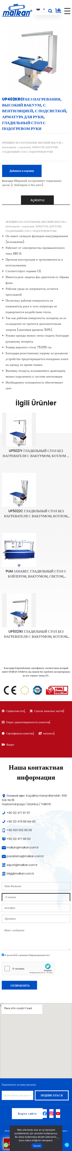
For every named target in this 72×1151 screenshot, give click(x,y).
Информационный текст (39, 955)
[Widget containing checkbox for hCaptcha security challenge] (28, 968)
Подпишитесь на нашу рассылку (19, 1084)
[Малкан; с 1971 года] (17, 10)
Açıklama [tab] (37, 200)
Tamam (37, 1145)
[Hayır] (58, 1138)
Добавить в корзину (21, 171)
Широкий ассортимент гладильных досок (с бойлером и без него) (32, 182)
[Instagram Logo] (51, 1113)
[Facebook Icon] (45, 1113)
